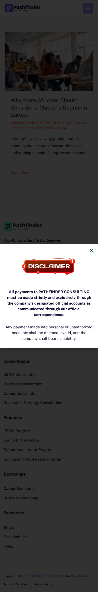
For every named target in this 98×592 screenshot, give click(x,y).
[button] (91, 250)
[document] (49, 296)
